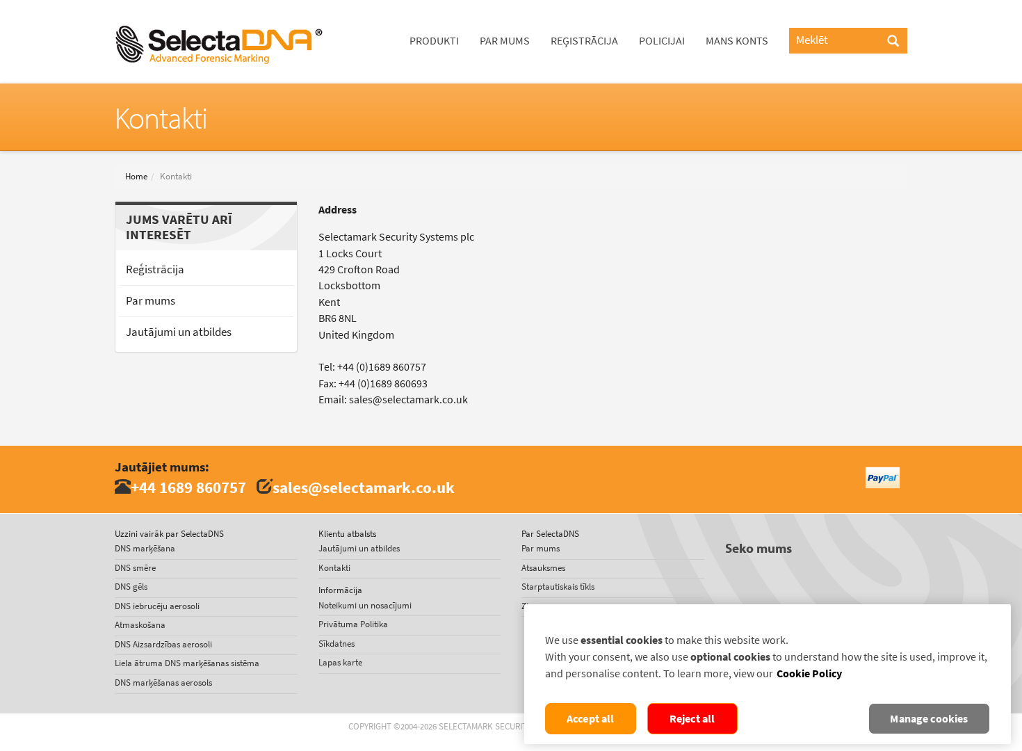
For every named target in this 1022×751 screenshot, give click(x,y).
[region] (767, 674)
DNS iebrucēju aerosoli (157, 606)
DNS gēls (131, 586)
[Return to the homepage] (219, 17)
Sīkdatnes (336, 643)
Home (136, 176)
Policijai (662, 40)
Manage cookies (929, 718)
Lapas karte (340, 662)
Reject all (692, 718)
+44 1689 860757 (188, 487)
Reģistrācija (584, 40)
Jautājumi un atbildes (179, 332)
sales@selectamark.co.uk (364, 487)
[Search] (893, 41)
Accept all (591, 718)
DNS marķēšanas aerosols (163, 682)
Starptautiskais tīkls (557, 586)
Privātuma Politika (353, 624)
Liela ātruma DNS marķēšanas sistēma (187, 663)
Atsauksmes (543, 568)
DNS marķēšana (145, 548)
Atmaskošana (140, 625)
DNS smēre (135, 568)
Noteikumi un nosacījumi (365, 605)
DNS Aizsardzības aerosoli (163, 644)
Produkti (434, 40)
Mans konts (737, 40)
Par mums (505, 40)
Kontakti (334, 568)
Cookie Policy (809, 673)
